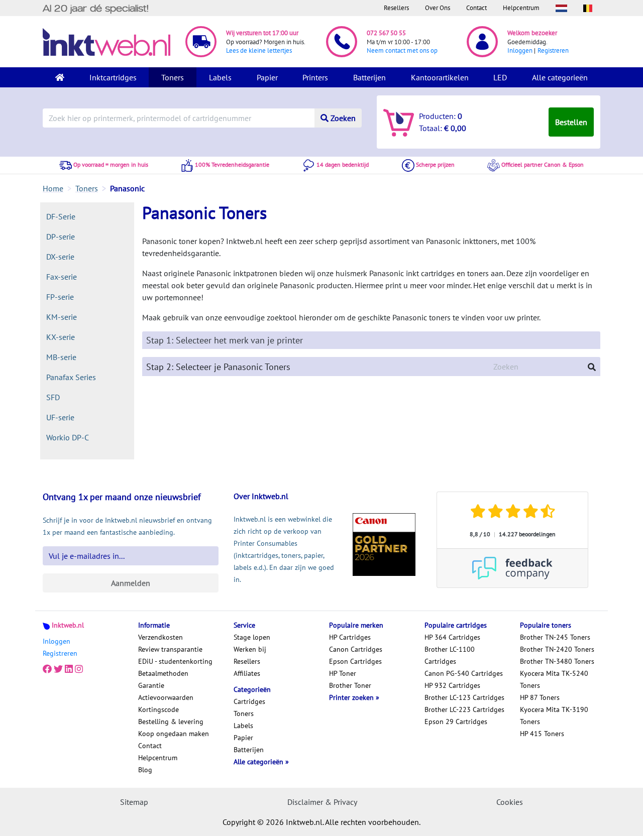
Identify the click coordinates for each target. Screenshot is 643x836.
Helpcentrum (521, 8)
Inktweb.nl (68, 625)
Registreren (553, 50)
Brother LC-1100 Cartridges (449, 655)
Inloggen (519, 50)
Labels (220, 77)
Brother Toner (350, 685)
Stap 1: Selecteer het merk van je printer (224, 340)
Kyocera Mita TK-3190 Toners (554, 715)
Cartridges (249, 701)
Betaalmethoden (163, 673)
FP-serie (60, 297)
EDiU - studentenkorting (175, 661)
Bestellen (571, 122)
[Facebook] (47, 669)
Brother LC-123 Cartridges (464, 697)
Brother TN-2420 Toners (557, 649)
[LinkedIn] (69, 669)
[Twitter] (58, 669)
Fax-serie (61, 277)
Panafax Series (71, 377)
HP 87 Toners (540, 697)
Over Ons (437, 8)
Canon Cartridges (355, 649)
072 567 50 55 (386, 33)
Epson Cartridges (355, 661)
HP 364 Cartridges (452, 637)
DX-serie (60, 257)
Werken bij (250, 649)
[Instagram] (79, 669)
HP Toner (342, 673)
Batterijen (369, 77)
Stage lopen (252, 637)
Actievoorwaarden (165, 697)
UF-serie (60, 417)
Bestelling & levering (170, 721)
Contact (476, 8)
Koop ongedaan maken (173, 733)
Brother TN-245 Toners (555, 637)
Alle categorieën (560, 77)
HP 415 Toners (542, 733)
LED (500, 77)
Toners (172, 77)
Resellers (396, 8)
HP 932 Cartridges (452, 685)
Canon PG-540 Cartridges (463, 673)
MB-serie (61, 357)
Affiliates (247, 673)
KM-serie (61, 317)
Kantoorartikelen (440, 77)
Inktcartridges (113, 77)
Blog (145, 769)
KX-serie (60, 337)
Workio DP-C (67, 437)
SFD (53, 397)
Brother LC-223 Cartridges (464, 709)
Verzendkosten (160, 637)
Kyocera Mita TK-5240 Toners (554, 679)
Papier (267, 77)
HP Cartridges (350, 637)
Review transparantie (170, 649)
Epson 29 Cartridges (455, 721)
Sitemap (134, 802)
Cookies (509, 802)
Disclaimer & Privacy (322, 802)
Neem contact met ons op (402, 50)
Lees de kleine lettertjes (259, 50)
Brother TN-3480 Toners (557, 661)
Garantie (151, 685)
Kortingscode (158, 709)
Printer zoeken (352, 697)
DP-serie (60, 236)
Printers (315, 77)
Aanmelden (130, 583)
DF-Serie (60, 216)
